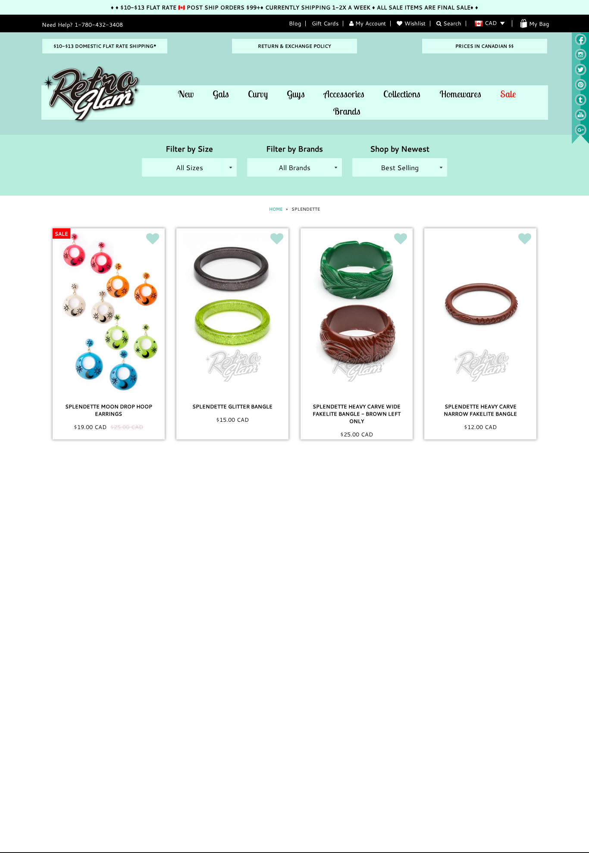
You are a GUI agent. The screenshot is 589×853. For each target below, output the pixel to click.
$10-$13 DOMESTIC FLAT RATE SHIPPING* (104, 46)
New (186, 94)
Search (451, 23)
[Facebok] (580, 43)
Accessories (344, 94)
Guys (296, 94)
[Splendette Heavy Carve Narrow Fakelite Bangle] (480, 312)
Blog (295, 23)
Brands (346, 111)
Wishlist (415, 23)
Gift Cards (325, 23)
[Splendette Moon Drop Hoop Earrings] (108, 312)
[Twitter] (580, 73)
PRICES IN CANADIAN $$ (484, 46)
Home (275, 209)
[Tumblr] (580, 103)
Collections (401, 94)
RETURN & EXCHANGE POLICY (294, 46)
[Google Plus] (580, 133)
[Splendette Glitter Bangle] (232, 312)
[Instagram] (580, 58)
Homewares (460, 94)
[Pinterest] (580, 88)
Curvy (258, 94)
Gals (221, 94)
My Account (370, 23)
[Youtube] (580, 118)
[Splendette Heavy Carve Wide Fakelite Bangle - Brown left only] (356, 312)
